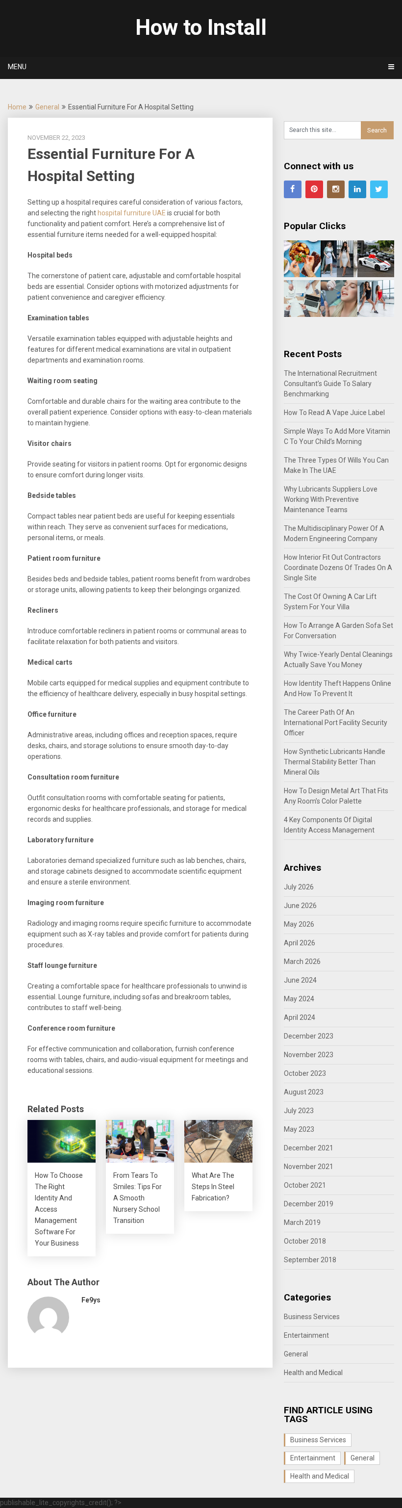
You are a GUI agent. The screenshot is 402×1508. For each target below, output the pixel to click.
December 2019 (308, 1204)
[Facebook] (293, 189)
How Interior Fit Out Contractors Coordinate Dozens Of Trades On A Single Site (338, 567)
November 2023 (308, 1055)
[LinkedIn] (357, 189)
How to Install (201, 27)
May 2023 (299, 1129)
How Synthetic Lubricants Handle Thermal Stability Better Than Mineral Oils (334, 762)
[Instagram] (336, 189)
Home (17, 107)
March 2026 (302, 961)
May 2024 (299, 999)
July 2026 (299, 887)
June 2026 (300, 906)
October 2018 (305, 1241)
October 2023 (305, 1073)
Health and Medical (313, 1373)
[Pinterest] (314, 189)
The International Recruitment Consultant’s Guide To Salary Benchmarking (330, 383)
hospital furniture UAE (132, 213)
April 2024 (299, 1017)
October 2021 (305, 1185)
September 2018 (310, 1260)
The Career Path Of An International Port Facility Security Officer (335, 722)
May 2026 (299, 924)
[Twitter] (379, 189)
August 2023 (304, 1092)
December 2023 (308, 1036)
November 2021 (308, 1166)
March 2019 (302, 1222)
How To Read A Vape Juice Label (334, 412)
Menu (17, 67)
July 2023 (299, 1111)
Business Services (312, 1317)
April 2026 (299, 943)
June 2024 (300, 980)
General (47, 107)
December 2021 (308, 1148)
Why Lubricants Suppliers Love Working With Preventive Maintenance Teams (330, 499)
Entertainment (306, 1335)
